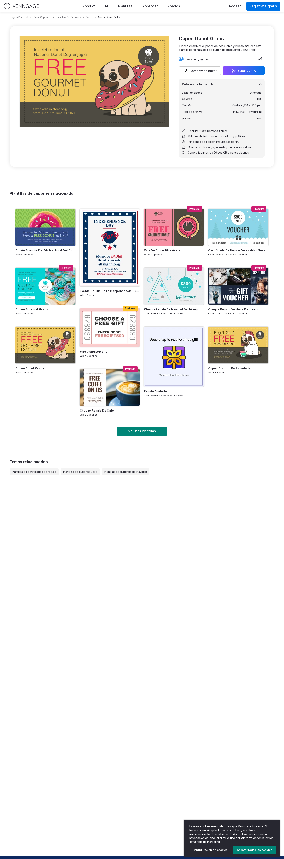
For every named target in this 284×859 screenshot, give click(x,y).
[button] (200, 70)
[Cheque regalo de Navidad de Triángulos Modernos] (174, 286)
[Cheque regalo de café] (110, 387)
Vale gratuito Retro (94, 351)
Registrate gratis (263, 6)
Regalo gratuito (155, 391)
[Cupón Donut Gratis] (45, 345)
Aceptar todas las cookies (254, 849)
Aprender (150, 6)
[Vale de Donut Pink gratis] (174, 227)
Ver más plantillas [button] (142, 431)
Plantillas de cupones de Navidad (125, 471)
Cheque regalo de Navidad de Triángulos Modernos (174, 309)
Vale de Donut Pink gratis (162, 250)
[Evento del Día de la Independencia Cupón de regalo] (110, 247)
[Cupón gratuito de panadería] (238, 345)
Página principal (19, 17)
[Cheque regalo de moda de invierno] (238, 286)
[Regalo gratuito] (174, 357)
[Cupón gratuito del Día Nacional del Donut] (45, 227)
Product (89, 6)
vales (89, 17)
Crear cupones (42, 17)
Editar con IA (246, 71)
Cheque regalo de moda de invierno (234, 309)
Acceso (235, 6)
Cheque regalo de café (97, 410)
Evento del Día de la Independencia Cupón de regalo (110, 291)
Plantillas (125, 6)
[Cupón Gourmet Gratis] (45, 286)
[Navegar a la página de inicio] (21, 6)
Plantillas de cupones (68, 17)
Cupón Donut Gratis (29, 368)
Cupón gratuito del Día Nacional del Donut (45, 250)
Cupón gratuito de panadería (229, 368)
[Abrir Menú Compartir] (260, 59)
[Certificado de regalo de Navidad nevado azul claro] (238, 227)
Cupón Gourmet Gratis (31, 309)
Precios (174, 6)
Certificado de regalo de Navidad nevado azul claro (238, 250)
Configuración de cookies (210, 849)
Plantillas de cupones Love (80, 471)
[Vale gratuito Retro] (110, 327)
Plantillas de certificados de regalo (34, 471)
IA (107, 6)
